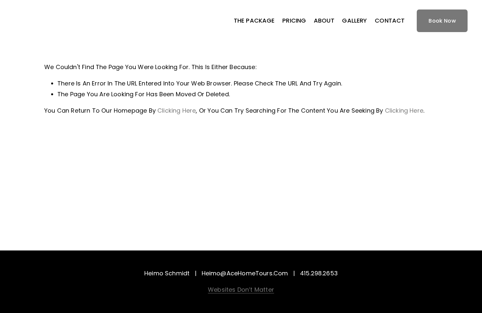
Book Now (442, 21)
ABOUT (324, 20)
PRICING (294, 20)
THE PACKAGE (254, 20)
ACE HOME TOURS (50, 21)
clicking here (176, 110)
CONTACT (390, 20)
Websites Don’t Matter (241, 289)
